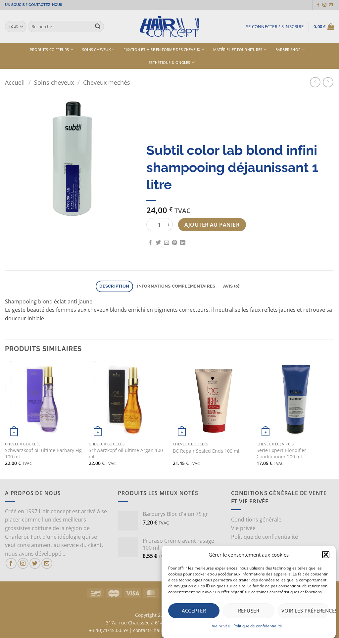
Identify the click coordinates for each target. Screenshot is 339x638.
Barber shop (288, 49)
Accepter (194, 610)
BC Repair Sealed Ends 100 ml (206, 451)
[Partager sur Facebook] (150, 243)
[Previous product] (328, 82)
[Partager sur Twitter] (158, 243)
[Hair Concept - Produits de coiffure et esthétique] (169, 26)
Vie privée (221, 626)
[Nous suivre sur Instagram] (324, 5)
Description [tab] (114, 286)
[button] (325, 554)
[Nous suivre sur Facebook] (318, 5)
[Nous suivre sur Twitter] (34, 563)
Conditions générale (256, 519)
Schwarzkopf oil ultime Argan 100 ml (126, 453)
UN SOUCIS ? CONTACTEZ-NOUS (33, 5)
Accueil (15, 82)
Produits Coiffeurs (49, 49)
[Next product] (315, 82)
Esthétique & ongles (169, 62)
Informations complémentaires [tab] (176, 286)
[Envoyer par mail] (166, 243)
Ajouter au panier (211, 224)
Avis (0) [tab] (231, 286)
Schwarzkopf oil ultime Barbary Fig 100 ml (43, 453)
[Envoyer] (97, 26)
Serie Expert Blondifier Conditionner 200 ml (281, 453)
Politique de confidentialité (257, 626)
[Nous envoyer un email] (331, 5)
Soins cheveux (96, 49)
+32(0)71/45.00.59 (108, 630)
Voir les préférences (305, 610)
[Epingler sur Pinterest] (174, 243)
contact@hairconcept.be (160, 630)
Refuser (248, 610)
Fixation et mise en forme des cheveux (161, 49)
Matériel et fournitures (237, 49)
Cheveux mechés (106, 82)
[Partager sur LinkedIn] (182, 243)
